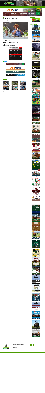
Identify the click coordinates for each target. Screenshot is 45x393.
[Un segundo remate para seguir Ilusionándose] (24, 88)
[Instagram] (36, 0)
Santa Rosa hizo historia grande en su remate (6, 85)
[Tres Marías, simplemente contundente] (16, 83)
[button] (44, 7)
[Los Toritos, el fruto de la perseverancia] (16, 88)
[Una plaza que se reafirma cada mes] (24, 83)
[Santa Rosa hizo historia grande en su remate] (7, 83)
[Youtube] (37, 0)
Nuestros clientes (24, 0)
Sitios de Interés (29, 0)
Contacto (33, 0)
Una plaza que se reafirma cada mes (23, 85)
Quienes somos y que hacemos (17, 0)
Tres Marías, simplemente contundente (15, 85)
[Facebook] (35, 0)
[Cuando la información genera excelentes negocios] (7, 88)
